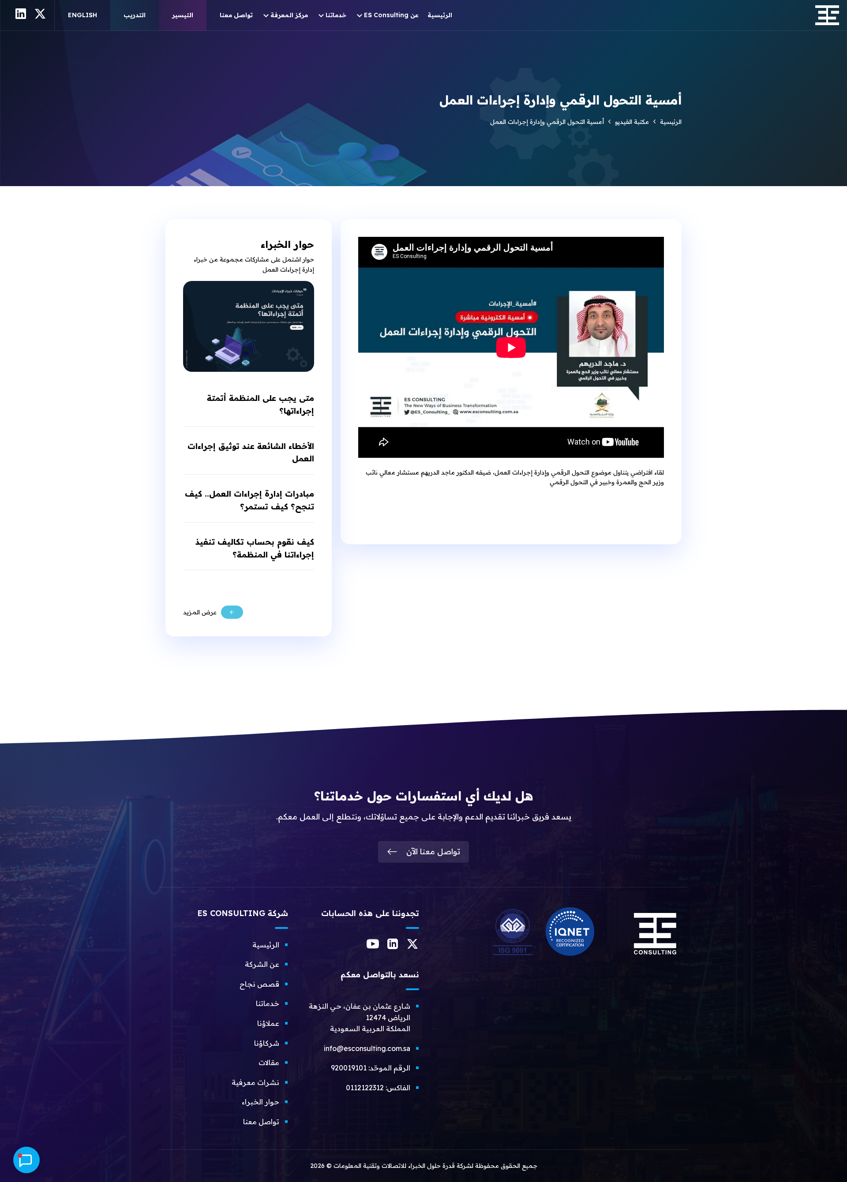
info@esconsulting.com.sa (367, 1048)
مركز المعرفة (289, 15)
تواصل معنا (236, 15)
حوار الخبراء (260, 1101)
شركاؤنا (266, 1043)
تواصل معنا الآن (433, 851)
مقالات (269, 1062)
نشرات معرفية (255, 1082)
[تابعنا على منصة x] (40, 17)
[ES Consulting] (655, 958)
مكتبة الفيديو (632, 122)
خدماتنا (336, 15)
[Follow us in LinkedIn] (392, 946)
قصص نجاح (259, 984)
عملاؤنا (268, 1023)
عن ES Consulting (391, 15)
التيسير (182, 15)
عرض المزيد (200, 612)
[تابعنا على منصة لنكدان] (20, 17)
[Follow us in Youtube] (372, 947)
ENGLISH (82, 15)
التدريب (135, 15)
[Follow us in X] (412, 946)
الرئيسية (439, 15)
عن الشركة (262, 964)
